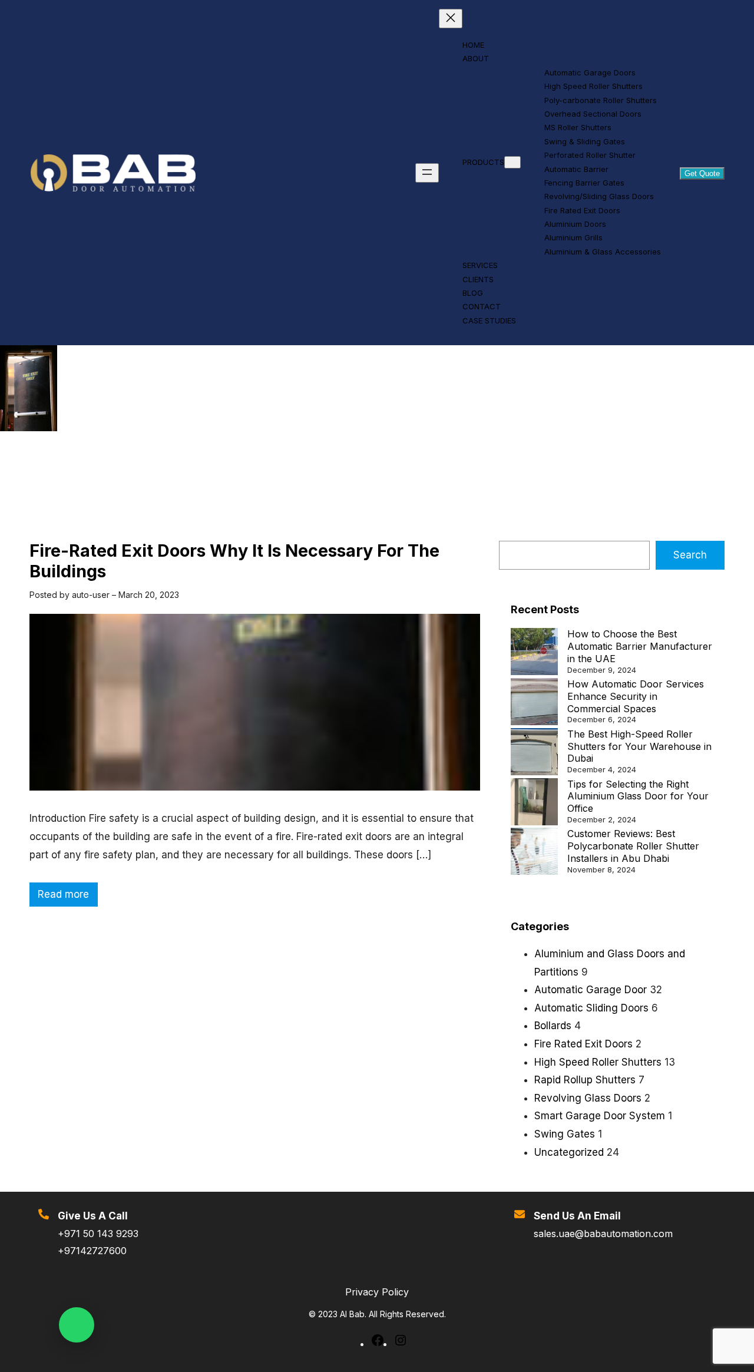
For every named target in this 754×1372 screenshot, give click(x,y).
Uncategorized (569, 1152)
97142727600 (95, 1251)
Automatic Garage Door (590, 990)
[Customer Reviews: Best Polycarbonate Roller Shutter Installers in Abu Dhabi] (534, 853)
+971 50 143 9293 (98, 1233)
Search (690, 555)
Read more (68, 897)
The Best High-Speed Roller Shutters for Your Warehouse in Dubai (639, 746)
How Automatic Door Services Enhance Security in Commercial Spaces (635, 696)
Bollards (552, 1026)
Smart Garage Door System (599, 1116)
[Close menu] (450, 18)
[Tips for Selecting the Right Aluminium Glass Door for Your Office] (534, 803)
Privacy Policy (377, 1292)
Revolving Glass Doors (587, 1098)
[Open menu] (427, 173)
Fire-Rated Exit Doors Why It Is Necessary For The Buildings (234, 561)
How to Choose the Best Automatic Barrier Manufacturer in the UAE (639, 646)
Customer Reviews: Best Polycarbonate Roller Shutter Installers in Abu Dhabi (633, 846)
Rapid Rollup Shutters (585, 1080)
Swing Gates (564, 1134)
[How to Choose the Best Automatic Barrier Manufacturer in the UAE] (534, 653)
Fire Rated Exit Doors (583, 1044)
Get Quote (702, 173)
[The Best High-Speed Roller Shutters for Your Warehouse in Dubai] (534, 753)
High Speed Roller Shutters (598, 1062)
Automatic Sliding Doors (591, 1008)
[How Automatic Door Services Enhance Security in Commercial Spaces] (534, 703)
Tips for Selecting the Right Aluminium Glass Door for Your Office (638, 796)
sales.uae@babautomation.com (603, 1233)
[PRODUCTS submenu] (512, 162)
